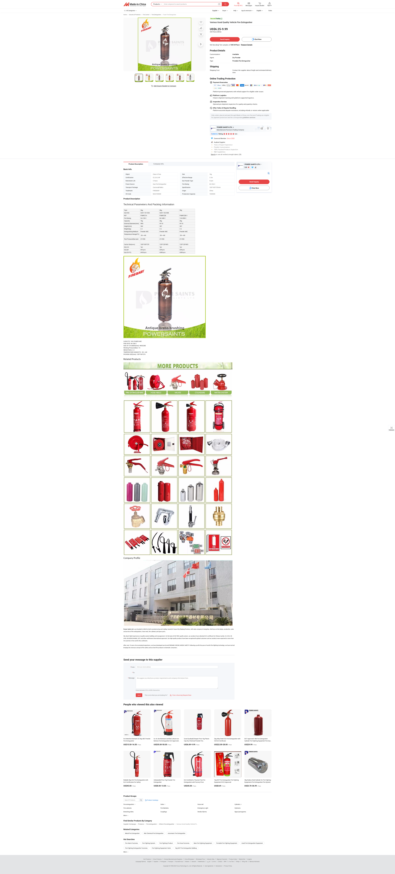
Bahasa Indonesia (255, 861)
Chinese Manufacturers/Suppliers (173, 859)
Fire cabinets (127, 808)
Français (170, 861)
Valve (162, 804)
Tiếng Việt (244, 861)
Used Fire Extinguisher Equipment (252, 843)
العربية (208, 861)
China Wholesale (189, 859)
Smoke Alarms (202, 812)
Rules (270, 11)
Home (125, 14)
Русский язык (179, 861)
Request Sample (246, 45)
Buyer (224, 11)
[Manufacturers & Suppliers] (134, 4)
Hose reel (200, 804)
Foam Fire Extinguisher (169, 14)
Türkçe (237, 861)
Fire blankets (164, 808)
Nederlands (201, 861)
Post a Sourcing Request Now (180, 695)
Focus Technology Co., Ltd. (184, 866)
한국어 (214, 861)
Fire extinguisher (128, 804)
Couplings (163, 812)
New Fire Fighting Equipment (203, 843)
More (125, 852)
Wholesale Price (200, 859)
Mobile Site (242, 859)
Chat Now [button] (257, 39)
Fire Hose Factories (183, 843)
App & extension (246, 11)
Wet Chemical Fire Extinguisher (153, 833)
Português (163, 861)
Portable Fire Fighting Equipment (226, 843)
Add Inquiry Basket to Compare (165, 86)
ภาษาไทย (231, 861)
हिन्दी (225, 861)
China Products (157, 859)
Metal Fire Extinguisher (132, 833)
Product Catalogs (152, 800)
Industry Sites (210, 859)
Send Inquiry (224, 39)
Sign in (269, 5)
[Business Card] (269, 173)
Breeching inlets (128, 812)
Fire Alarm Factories (131, 843)
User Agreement (209, 866)
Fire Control (146, 14)
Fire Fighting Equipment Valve (161, 848)
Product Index (233, 859)
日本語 (220, 861)
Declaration (219, 866)
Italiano (187, 861)
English (149, 861)
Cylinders (237, 804)
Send (139, 695)
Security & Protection (135, 14)
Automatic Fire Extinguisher (176, 833)
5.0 (246, 167)
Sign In (213, 154)
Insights (249, 859)
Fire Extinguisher (156, 14)
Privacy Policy (228, 866)
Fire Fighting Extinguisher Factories (136, 848)
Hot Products (147, 859)
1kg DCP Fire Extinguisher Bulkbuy (186, 848)
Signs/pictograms (240, 812)
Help (234, 11)
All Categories (130, 11)
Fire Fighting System (148, 843)
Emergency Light (203, 808)
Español (156, 861)
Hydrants (237, 808)
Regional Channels (222, 859)
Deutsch (194, 861)
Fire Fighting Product (166, 843)
